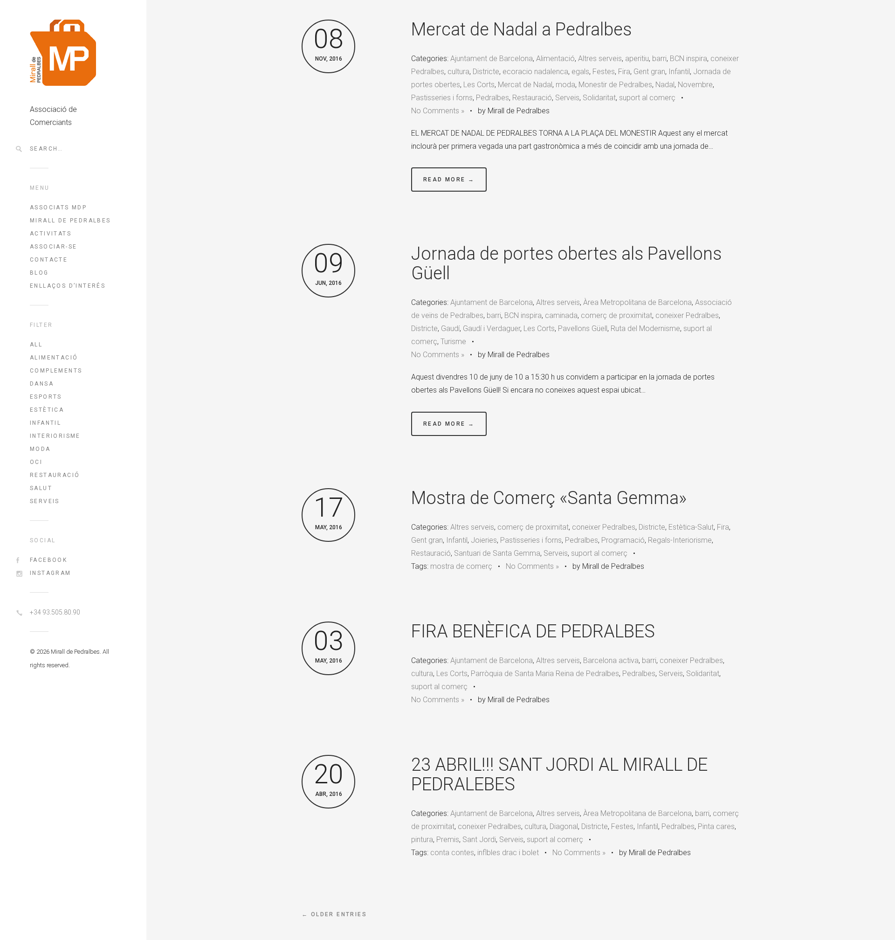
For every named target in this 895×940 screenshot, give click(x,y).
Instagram (50, 573)
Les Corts (479, 84)
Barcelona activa (611, 660)
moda (565, 84)
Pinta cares (716, 826)
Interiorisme (55, 436)
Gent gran (649, 71)
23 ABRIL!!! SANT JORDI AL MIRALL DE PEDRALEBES (559, 774)
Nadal (665, 84)
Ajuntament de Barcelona (491, 58)
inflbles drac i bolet (508, 852)
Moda (40, 449)
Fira (624, 71)
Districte (486, 71)
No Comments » (437, 110)
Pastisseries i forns (442, 97)
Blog (39, 273)
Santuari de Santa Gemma (497, 553)
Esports (46, 397)
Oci (36, 462)
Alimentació (54, 357)
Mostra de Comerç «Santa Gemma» (549, 498)
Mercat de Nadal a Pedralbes (521, 29)
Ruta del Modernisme (645, 328)
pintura (422, 839)
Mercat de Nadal (525, 84)
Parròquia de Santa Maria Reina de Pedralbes (545, 673)
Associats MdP (58, 207)
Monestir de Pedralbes (615, 84)
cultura (458, 71)
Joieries (484, 540)
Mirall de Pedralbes (70, 220)
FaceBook (48, 560)
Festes (603, 71)
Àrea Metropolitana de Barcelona (637, 302)
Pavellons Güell (582, 328)
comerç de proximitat (616, 315)
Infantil (45, 423)
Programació (623, 540)
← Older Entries (334, 914)
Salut (41, 488)
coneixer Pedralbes (687, 315)
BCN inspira (688, 58)
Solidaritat (599, 97)
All (36, 344)
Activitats (50, 233)
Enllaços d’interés (67, 286)
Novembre (695, 84)
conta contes (452, 852)
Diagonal (564, 826)
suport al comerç (647, 97)
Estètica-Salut (691, 527)
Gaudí (450, 328)
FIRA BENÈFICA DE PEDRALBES (533, 631)
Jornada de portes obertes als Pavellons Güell (566, 263)
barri (659, 58)
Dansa (42, 383)
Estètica (47, 410)
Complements (56, 370)
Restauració (55, 475)
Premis (447, 839)
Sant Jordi (479, 839)
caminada (561, 315)
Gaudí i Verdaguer (491, 328)
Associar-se (53, 246)
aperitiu (637, 58)
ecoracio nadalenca (535, 71)
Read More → (449, 179)
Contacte (49, 259)
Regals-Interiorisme (680, 540)
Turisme (453, 341)
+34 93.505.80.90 (55, 612)
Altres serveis (600, 58)
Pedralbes (492, 97)
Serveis (45, 501)
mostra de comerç (461, 566)
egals (580, 71)
